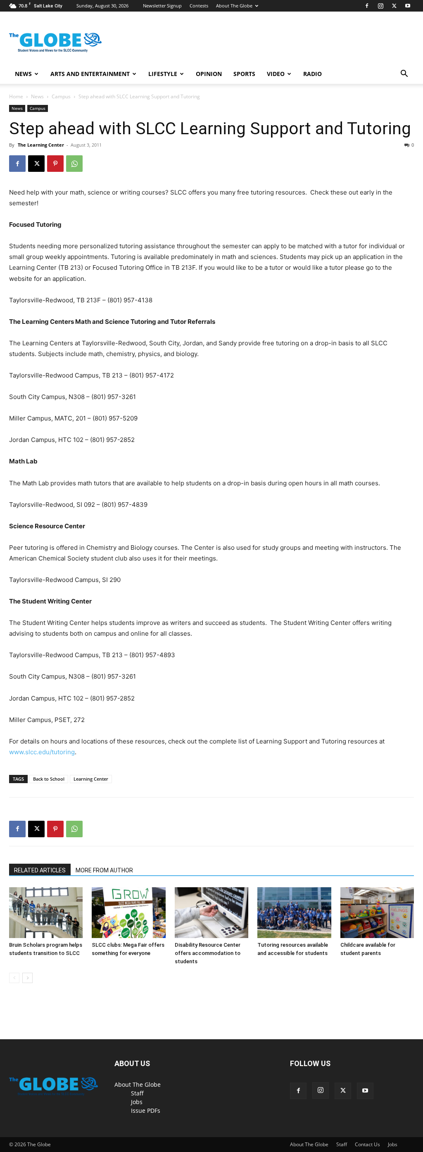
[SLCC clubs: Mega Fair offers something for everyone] (128, 912)
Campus (61, 96)
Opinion (209, 74)
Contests (199, 5)
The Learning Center (41, 145)
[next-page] (27, 978)
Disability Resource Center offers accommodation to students (207, 953)
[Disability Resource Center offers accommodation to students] (211, 912)
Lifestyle (162, 74)
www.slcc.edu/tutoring (42, 752)
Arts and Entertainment (90, 74)
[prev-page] (14, 978)
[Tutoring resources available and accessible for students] (294, 912)
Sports (244, 74)
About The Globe (234, 5)
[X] (394, 6)
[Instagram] (380, 6)
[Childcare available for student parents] (377, 912)
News (23, 74)
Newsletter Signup (162, 5)
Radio (312, 74)
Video (276, 74)
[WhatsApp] (74, 163)
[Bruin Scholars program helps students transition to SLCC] (46, 912)
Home (16, 96)
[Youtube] (408, 6)
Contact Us (367, 1144)
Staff (137, 1093)
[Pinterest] (55, 163)
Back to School (48, 779)
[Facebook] (367, 6)
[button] (404, 74)
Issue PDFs (145, 1110)
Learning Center (91, 779)
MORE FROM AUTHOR (104, 870)
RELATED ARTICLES (40, 870)
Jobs (137, 1102)
